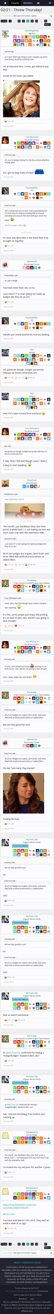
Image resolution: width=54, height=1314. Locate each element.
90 (19, 21)
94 (37, 21)
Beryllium (23, 1299)
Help (32, 1299)
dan (32, 349)
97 (46, 21)
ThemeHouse (42, 1291)
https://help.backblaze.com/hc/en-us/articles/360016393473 (20, 1206)
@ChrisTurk (9, 1214)
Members (28, 3)
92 (28, 21)
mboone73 (32, 261)
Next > (47, 24)
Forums (15, 3)
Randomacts (32, 1132)
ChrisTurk (31, 480)
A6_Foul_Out (32, 839)
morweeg (31, 580)
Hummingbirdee (32, 31)
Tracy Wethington (32, 137)
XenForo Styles (36, 1295)
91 (23, 21)
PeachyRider (32, 187)
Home (5, 3)
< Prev (4, 21)
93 (32, 21)
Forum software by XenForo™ (27, 1288)
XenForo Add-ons (21, 1295)
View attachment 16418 (14, 499)
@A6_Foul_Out (13, 1052)
